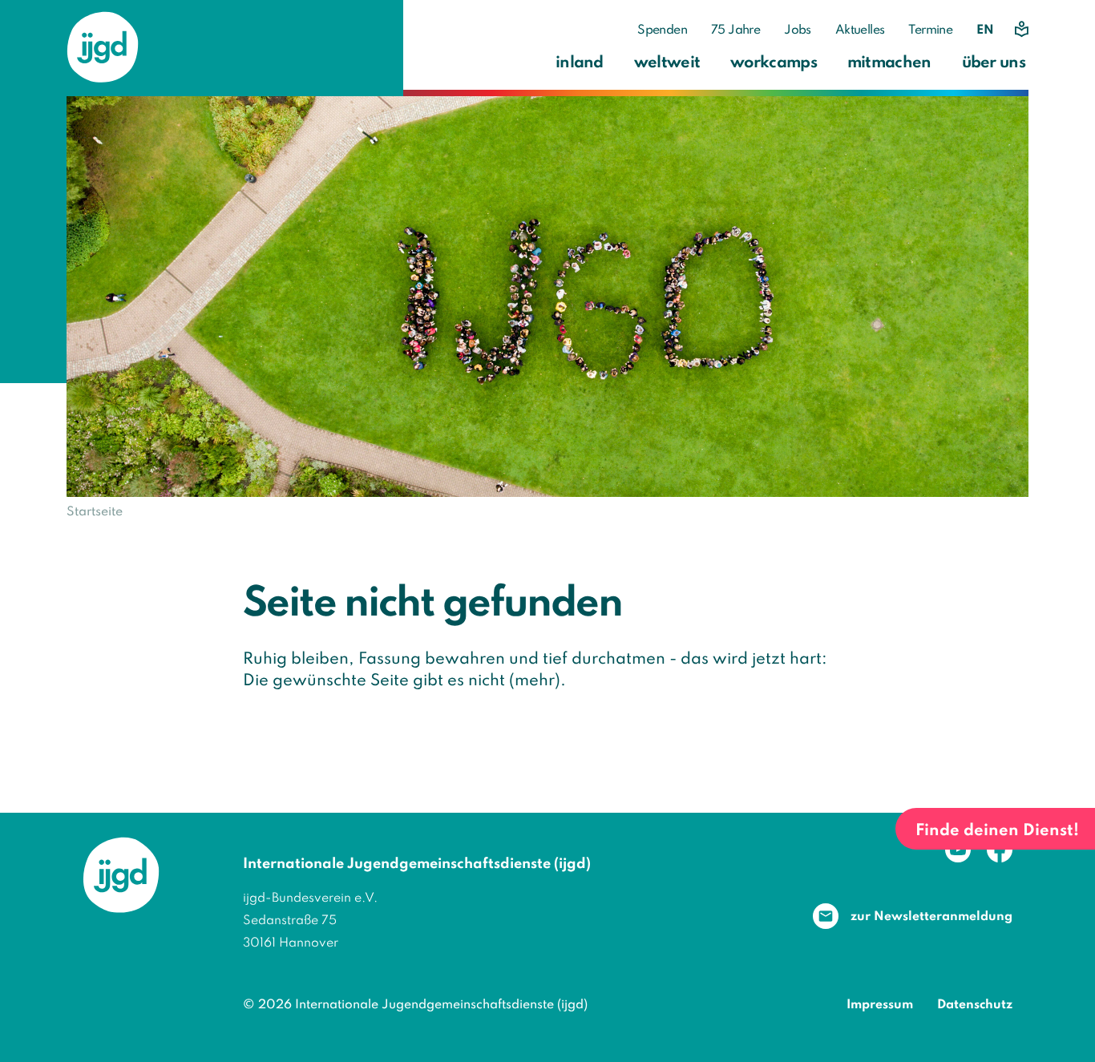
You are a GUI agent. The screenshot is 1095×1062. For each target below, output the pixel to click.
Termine (930, 30)
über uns (993, 63)
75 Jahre (735, 30)
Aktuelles (860, 30)
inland (580, 63)
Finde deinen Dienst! (997, 831)
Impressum (880, 1005)
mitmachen (889, 63)
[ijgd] (103, 47)
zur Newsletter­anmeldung (931, 917)
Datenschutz (974, 1005)
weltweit (667, 63)
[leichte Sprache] (1020, 29)
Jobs (797, 30)
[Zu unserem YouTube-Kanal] (958, 849)
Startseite (95, 512)
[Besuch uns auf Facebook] (999, 849)
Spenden (662, 30)
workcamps (773, 63)
